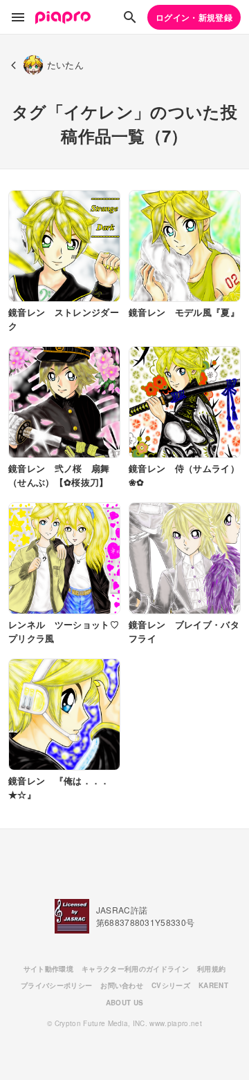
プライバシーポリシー (56, 985)
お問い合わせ (121, 985)
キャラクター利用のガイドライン (135, 969)
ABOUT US (125, 1002)
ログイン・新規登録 (194, 17)
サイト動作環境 (48, 969)
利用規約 (211, 969)
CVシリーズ (170, 985)
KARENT (213, 985)
